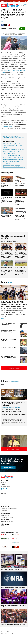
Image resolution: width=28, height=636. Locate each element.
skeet (4, 139)
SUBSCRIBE (8, 467)
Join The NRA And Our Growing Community (14, 587)
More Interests (14, 381)
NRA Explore (4, 510)
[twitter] (5, 24)
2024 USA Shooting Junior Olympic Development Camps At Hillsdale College (13, 146)
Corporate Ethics (19, 629)
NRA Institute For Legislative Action (9, 508)
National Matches (6, 433)
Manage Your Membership (7, 521)
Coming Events (4, 497)
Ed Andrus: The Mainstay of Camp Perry (8, 339)
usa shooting (9, 136)
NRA (19, 407)
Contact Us (3, 482)
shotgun (14, 137)
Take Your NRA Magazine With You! (11, 569)
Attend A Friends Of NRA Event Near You (13, 624)
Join (11, 1)
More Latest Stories (17, 368)
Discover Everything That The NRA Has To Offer (13, 606)
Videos (2, 503)
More (9, 282)
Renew (14, 1)
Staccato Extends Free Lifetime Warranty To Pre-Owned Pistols (8, 323)
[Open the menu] (25, 5)
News (2, 21)
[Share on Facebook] (2, 24)
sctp (4, 136)
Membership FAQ (5, 519)
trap (7, 139)
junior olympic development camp (11, 137)
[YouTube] (27, 1)
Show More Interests (17, 449)
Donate (18, 1)
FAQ (8, 631)
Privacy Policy (3, 629)
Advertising (3, 484)
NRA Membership (5, 515)
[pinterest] (8, 24)
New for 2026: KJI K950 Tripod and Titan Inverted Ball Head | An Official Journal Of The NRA (13, 410)
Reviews (3, 501)
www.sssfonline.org (6, 126)
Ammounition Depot (6, 407)
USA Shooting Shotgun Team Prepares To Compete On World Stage (14, 166)
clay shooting (20, 137)
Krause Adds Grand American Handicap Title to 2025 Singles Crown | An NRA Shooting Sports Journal (6, 271)
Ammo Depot (14, 407)
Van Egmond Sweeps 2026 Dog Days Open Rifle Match (8, 357)
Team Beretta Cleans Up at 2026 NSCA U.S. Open (8, 331)
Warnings (3, 631)
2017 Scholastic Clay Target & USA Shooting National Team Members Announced (13, 161)
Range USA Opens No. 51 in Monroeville (8, 348)
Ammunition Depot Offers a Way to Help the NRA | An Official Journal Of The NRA (13, 403)
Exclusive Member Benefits (7, 517)
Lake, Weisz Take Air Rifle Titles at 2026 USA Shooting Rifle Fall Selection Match (14, 304)
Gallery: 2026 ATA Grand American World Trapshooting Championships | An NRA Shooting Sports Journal (21, 271)
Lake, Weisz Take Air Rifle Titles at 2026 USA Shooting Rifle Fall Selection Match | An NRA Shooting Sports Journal (7, 254)
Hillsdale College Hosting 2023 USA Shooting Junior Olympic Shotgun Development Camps (13, 151)
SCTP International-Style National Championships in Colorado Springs (13, 156)
